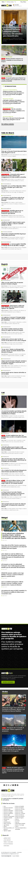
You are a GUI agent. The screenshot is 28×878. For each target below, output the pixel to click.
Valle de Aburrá (7, 133)
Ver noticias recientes (7, 124)
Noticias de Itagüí (6, 220)
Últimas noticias (10, 1)
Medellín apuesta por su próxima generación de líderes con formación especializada (12, 212)
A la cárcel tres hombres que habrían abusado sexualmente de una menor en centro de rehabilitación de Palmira (13, 412)
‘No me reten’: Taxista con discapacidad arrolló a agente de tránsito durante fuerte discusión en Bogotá (13, 350)
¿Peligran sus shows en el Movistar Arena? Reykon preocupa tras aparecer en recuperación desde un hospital (13, 93)
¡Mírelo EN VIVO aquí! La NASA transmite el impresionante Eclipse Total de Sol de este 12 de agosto (13, 770)
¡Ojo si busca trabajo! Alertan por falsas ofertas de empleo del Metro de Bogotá (12, 329)
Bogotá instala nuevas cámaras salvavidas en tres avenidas (13, 373)
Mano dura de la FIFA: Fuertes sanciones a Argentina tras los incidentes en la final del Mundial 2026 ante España (14, 546)
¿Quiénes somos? (7, 838)
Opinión (5, 826)
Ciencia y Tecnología (19, 825)
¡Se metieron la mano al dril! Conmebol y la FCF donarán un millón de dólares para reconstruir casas (14, 592)
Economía (17, 820)
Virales (5, 692)
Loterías (5, 820)
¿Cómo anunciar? (7, 840)
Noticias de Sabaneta (8, 813)
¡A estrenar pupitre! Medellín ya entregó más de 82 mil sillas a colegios (13, 244)
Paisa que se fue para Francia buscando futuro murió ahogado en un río (13, 118)
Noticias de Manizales (8, 810)
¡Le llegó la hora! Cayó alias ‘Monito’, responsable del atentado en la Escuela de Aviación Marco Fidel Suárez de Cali (12, 493)
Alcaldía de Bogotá (19, 817)
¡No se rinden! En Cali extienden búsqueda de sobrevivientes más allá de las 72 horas (13, 470)
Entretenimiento (7, 822)
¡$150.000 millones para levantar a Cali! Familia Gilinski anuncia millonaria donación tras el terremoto (13, 448)
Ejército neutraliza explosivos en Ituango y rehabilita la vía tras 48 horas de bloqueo (12, 60)
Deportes (17, 822)
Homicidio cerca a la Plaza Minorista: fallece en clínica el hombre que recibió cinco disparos (13, 187)
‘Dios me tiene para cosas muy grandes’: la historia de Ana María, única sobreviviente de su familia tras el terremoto (13, 460)
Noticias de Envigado (8, 812)
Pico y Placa (23, 1)
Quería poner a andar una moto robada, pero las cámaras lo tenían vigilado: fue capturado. (12, 307)
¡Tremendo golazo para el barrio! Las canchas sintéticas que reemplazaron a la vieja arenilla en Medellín (13, 79)
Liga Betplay (6, 825)
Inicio (5, 806)
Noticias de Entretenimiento (10, 89)
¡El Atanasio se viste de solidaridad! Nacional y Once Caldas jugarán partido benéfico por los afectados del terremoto (13, 565)
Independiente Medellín (20, 823)
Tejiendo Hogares (7, 830)
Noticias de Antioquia (8, 24)
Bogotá (4, 264)
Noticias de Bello (18, 810)
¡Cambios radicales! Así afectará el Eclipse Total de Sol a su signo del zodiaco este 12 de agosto (13, 749)
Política (16, 826)
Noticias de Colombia (19, 809)
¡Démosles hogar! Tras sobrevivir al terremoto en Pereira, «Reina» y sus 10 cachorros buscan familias (13, 709)
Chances (17, 819)
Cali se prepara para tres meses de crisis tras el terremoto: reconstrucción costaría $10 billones (13, 505)
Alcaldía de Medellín (8, 817)
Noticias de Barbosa (19, 814)
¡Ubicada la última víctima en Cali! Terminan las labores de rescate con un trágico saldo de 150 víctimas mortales (13, 482)
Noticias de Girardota (19, 816)
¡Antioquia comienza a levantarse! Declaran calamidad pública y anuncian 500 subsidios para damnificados (12, 31)
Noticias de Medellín (6, 76)
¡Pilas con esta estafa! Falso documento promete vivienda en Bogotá (12, 283)
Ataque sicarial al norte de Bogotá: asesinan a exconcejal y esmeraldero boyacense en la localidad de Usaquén (14, 362)
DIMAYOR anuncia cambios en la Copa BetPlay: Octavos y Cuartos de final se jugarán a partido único (12, 574)
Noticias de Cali (5, 478)
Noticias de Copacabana (7, 231)
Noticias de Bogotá (6, 347)
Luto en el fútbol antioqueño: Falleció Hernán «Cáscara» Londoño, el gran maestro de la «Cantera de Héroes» (12, 583)
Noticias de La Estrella (20, 813)
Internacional (6, 819)
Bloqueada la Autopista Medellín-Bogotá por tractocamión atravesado (13, 234)
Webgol (4, 518)
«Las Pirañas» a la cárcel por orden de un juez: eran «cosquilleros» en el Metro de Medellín (12, 199)
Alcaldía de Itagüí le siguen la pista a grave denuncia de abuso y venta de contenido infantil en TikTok (13, 223)
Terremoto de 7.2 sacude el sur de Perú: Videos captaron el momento (13, 729)
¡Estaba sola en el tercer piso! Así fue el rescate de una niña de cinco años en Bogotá (13, 339)
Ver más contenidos (8, 682)
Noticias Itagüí (7, 814)
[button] (2, 2)
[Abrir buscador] (15, 2)
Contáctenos (6, 845)
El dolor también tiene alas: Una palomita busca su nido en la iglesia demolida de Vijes (14, 437)
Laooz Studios (16, 856)
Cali (2, 393)
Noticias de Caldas (19, 812)
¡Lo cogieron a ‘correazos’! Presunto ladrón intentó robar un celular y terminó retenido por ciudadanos (13, 318)
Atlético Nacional (7, 823)
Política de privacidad (8, 843)
